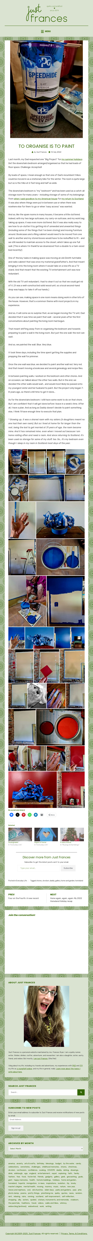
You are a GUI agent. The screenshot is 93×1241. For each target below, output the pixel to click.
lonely (73, 1183)
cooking (42, 1170)
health (32, 1180)
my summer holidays (72, 159)
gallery (57, 881)
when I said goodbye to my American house (35, 198)
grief (10, 1180)
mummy (48, 1186)
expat (54, 1173)
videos (40, 1203)
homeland (79, 881)
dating (66, 1170)
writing (48, 1206)
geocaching (72, 1177)
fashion (11, 1177)
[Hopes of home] (46, 834)
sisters (25, 1200)
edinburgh (18, 1173)
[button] (17, 461)
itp (68, 1183)
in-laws (41, 1183)
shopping (12, 1200)
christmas (72, 1167)
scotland (39, 1196)
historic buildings (44, 1180)
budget (58, 1163)
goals (80, 1177)
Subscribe (68, 868)
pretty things (33, 1193)
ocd (28, 1190)
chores (39, 881)
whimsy (63, 1203)
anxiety (20, 1163)
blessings (50, 1163)
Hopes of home (40, 842)
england (32, 1173)
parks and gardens (63, 1190)
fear (18, 1177)
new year (71, 1186)
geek (63, 1177)
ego (25, 1173)
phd (79, 1190)
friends (40, 1177)
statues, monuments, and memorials (53, 1200)
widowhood (33, 1206)
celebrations (13, 1167)
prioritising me (47, 1193)
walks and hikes (51, 1203)
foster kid (32, 1177)
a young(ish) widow (24, 1069)
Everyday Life (21, 881)
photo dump (13, 1193)
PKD (74, 1066)
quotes (64, 1193)
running (31, 1196)
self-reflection (68, 1196)
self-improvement (52, 1196)
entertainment (44, 1173)
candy (78, 1163)
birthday (40, 1163)
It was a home (65, 842)
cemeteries (25, 1167)
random (78, 1193)
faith (70, 1173)
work (42, 1206)
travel (33, 1203)
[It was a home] (72, 834)
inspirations (51, 1183)
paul (74, 1190)
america (11, 1163)
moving (40, 1186)
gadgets (48, 1177)
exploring (62, 1173)
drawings (74, 1170)
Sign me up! (15, 1128)
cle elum (46, 881)
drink (10, 1173)
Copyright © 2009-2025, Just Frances (23, 1233)
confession (21, 1170)
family (76, 1173)
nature (63, 1186)
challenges (35, 1167)
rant (10, 1196)
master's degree (15, 1186)
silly (19, 1200)
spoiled (33, 1200)
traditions (25, 1203)
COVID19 (51, 1170)
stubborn (74, 1200)
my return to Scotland (73, 198)
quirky (57, 1193)
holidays (56, 1180)
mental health (29, 1186)
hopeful (21, 1183)
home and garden (68, 881)
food (24, 1177)
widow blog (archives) (17, 1206)
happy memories (21, 1180)
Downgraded (13, 842)
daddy (52, 881)
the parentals (14, 1203)
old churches (37, 1190)
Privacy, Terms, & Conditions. (74, 1233)
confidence (32, 1170)
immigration (32, 1183)
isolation (61, 1183)
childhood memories (50, 1167)
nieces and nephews (16, 1190)
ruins (24, 1196)
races (71, 1193)
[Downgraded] (20, 834)
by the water (68, 1163)
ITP (81, 1066)
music (55, 1186)
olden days (49, 1190)
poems (23, 1193)
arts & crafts (29, 1163)
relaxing (17, 1196)
